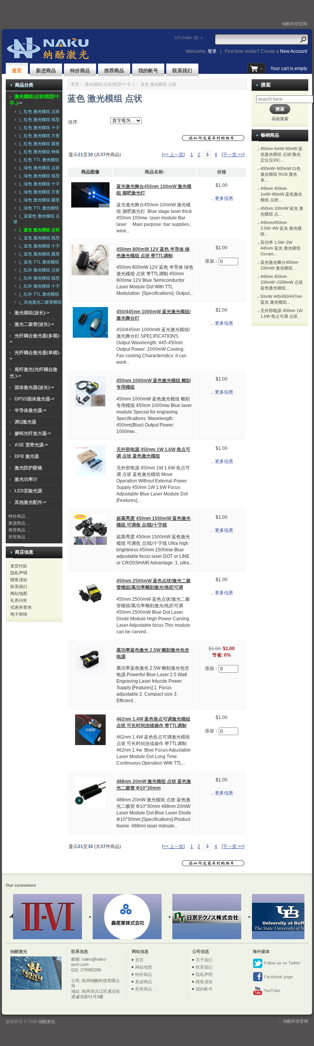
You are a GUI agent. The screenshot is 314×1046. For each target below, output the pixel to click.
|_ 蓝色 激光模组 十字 (38, 246)
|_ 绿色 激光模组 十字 (38, 183)
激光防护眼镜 (28, 468)
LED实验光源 (28, 491)
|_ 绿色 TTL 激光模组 (38, 208)
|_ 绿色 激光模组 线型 (38, 175)
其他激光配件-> (30, 502)
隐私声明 (18, 572)
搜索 (266, 85)
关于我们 (204, 960)
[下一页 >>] (233, 154)
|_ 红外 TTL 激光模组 (38, 294)
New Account (293, 51)
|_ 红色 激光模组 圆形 (38, 143)
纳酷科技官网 (294, 23)
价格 (221, 172)
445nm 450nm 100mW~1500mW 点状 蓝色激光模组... (281, 282)
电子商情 (18, 614)
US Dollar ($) (187, 37)
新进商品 (46, 71)
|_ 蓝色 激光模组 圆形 (38, 254)
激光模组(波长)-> (32, 312)
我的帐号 (148, 71)
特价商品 (80, 71)
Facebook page (278, 976)
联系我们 (182, 71)
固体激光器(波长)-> (34, 387)
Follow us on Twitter (282, 963)
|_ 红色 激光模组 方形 (38, 135)
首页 (17, 71)
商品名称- (155, 172)
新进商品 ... (19, 523)
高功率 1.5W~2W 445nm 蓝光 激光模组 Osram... (280, 248)
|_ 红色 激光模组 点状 (38, 111)
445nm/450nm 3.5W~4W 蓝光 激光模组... (281, 228)
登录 (212, 51)
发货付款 (18, 566)
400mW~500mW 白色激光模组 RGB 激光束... (280, 174)
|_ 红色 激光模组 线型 (38, 119)
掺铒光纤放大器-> (33, 433)
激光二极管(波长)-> (34, 324)
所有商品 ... (19, 536)
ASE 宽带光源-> (31, 445)
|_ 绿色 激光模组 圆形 (38, 200)
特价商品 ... (19, 516)
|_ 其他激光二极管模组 (39, 302)
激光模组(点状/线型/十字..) (110, 84)
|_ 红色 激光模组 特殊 (38, 151)
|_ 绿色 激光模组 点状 (38, 167)
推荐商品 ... (19, 530)
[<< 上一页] (173, 154)
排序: (73, 122)
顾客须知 (18, 579)
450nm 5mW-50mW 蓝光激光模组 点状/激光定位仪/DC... (281, 154)
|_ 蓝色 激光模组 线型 (38, 237)
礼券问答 (18, 600)
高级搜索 (279, 118)
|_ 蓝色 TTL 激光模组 (38, 262)
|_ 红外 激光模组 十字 (38, 286)
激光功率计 (26, 479)
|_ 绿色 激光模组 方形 (38, 192)
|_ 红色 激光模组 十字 (38, 127)
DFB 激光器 (27, 456)
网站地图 (18, 593)
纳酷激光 (46, 1021)
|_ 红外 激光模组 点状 (38, 270)
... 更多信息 (221, 198)
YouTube (271, 990)
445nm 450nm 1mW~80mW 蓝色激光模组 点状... (281, 194)
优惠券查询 (20, 607)
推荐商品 (114, 71)
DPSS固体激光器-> (34, 399)
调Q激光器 (25, 422)
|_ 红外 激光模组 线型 (38, 278)
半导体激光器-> (30, 410)
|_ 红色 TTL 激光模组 (38, 159)
